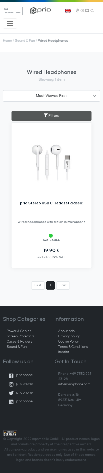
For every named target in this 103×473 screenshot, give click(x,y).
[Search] (92, 10)
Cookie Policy (68, 341)
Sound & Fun (25, 40)
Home (7, 40)
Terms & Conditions (73, 347)
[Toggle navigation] (10, 23)
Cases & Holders (19, 341)
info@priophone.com (74, 384)
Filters (53, 116)
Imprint (63, 352)
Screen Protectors (20, 336)
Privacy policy (69, 336)
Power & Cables (19, 331)
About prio (66, 331)
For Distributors (12, 11)
